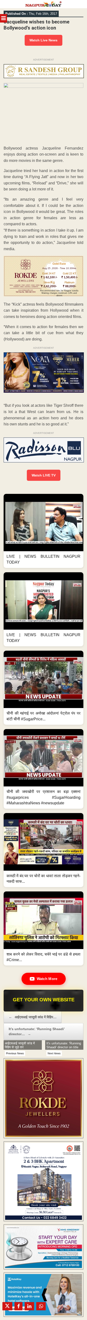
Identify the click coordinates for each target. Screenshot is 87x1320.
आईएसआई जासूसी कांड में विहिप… (33, 1017)
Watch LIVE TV (44, 475)
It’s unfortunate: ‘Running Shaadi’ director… (37, 1031)
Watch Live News (43, 40)
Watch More (47, 979)
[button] (43, 531)
